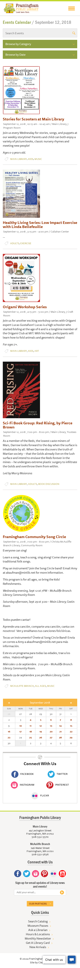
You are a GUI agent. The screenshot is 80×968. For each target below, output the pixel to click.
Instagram (27, 785)
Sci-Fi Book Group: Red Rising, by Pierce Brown (37, 425)
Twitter (62, 774)
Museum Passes (38, 925)
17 (20, 731)
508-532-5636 (40, 854)
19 (40, 731)
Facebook (27, 774)
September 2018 (40, 702)
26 (40, 737)
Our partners (38, 903)
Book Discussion (48, 484)
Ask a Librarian (37, 930)
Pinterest (62, 785)
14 (60, 726)
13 (51, 726)
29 (71, 737)
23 (9, 737)
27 (51, 737)
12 (40, 726)
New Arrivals (37, 947)
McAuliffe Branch (22, 686)
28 (60, 737)
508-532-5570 (40, 837)
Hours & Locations (38, 934)
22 (71, 731)
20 (51, 731)
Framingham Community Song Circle (34, 537)
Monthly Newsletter (38, 938)
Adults (14, 243)
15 (71, 726)
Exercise (25, 243)
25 (30, 737)
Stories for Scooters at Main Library (33, 119)
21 (60, 731)
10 (20, 726)
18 (30, 731)
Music (38, 159)
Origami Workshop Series (25, 307)
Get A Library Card (38, 942)
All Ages (40, 686)
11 (30, 726)
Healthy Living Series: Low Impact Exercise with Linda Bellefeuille (40, 224)
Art (36, 351)
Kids (30, 159)
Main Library (18, 159)
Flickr (44, 795)
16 (9, 731)
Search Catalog (38, 921)
